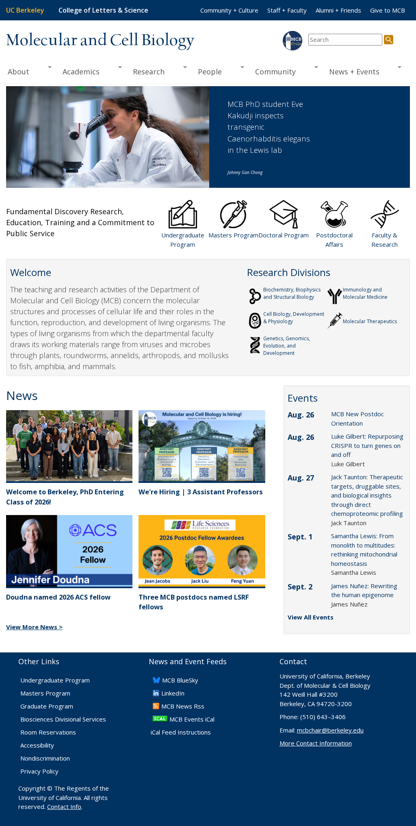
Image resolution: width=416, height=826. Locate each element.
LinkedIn (172, 693)
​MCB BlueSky (180, 680)
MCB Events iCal (191, 719)
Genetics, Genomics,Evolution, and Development (286, 345)
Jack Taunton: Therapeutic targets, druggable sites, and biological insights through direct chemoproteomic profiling (367, 495)
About (17, 72)
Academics (78, 72)
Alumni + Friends (338, 10)
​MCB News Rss (182, 706)
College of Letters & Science (103, 10)
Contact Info (64, 806)
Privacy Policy (39, 771)
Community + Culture (229, 10)
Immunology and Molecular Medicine (365, 293)
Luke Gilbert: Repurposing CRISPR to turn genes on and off (367, 445)
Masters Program (45, 693)
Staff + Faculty (287, 10)
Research (146, 72)
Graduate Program (46, 706)
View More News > (34, 627)
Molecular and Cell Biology (100, 40)
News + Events (351, 72)
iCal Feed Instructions (181, 732)
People (207, 72)
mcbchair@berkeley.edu (330, 730)
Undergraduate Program (55, 680)
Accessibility (37, 745)
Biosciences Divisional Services (63, 719)
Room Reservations (48, 732)
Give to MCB (387, 10)
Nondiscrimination (45, 758)
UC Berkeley (25, 10)
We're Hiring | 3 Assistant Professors (201, 491)
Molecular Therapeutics (370, 321)
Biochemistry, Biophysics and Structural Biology (292, 293)
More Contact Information (316, 743)
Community (272, 72)
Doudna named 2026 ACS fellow (58, 597)
